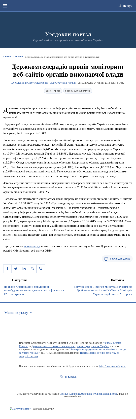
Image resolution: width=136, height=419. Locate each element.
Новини (18, 56)
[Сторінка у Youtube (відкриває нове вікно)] (74, 384)
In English (70, 376)
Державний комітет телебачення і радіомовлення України (43, 82)
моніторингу (32, 246)
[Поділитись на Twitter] (16, 269)
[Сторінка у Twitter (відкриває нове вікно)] (68, 384)
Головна (7, 56)
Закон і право (53, 90)
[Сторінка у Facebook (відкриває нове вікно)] (62, 384)
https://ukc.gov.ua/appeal (112, 366)
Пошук (127, 5)
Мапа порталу (16, 313)
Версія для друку (120, 258)
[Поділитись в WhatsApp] (32, 269)
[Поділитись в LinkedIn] (24, 269)
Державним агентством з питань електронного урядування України (70, 346)
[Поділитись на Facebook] (7, 269)
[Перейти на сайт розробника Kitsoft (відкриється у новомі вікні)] (20, 408)
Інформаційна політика (77, 90)
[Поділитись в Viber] (41, 269)
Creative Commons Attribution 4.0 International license (88, 393)
